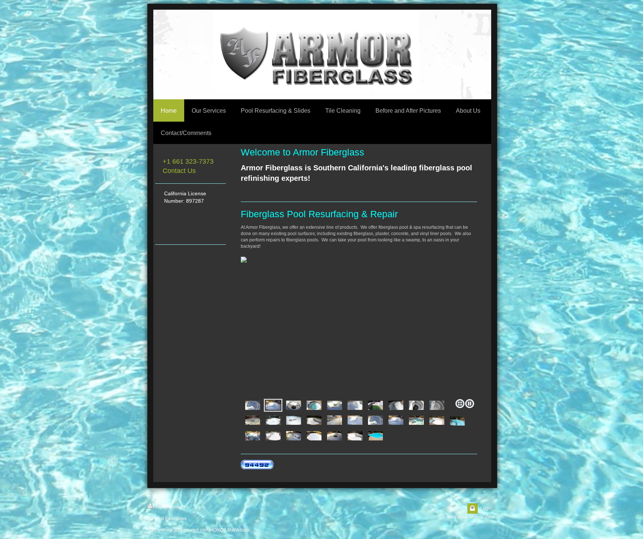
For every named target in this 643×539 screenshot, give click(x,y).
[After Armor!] (395, 405)
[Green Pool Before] (375, 405)
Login (486, 508)
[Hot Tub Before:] (416, 405)
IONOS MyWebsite (231, 530)
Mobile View (482, 517)
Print (159, 507)
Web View (457, 517)
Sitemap (176, 507)
